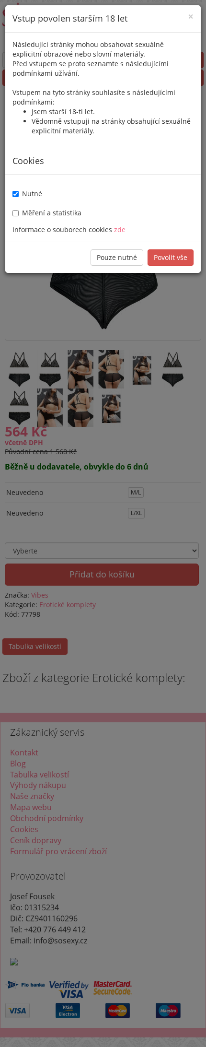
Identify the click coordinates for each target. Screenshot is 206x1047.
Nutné (32, 193)
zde (120, 229)
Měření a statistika (51, 212)
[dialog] (103, 523)
